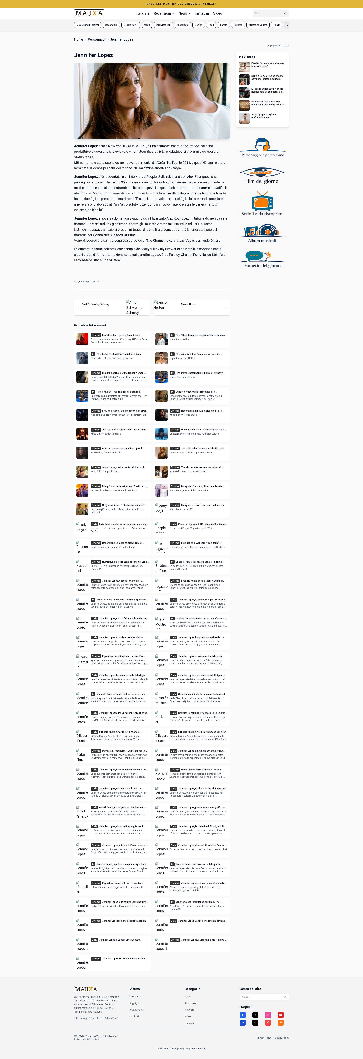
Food (211, 25)
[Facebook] (243, 1015)
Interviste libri (163, 25)
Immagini (202, 13)
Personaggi (96, 39)
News (187, 996)
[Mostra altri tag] (286, 25)
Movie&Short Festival (88, 25)
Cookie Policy (282, 1038)
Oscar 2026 (111, 25)
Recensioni (190, 1003)
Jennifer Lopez (121, 39)
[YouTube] (281, 1015)
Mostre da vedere (258, 25)
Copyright (134, 1003)
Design (198, 25)
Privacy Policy (136, 1010)
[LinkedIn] (243, 1023)
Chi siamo (134, 996)
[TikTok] (255, 1023)
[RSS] (281, 1023)
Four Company (171, 1048)
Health (277, 25)
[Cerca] (285, 13)
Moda (147, 25)
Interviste (142, 13)
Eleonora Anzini (198, 1048)
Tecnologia (182, 25)
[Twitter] (255, 1015)
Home (78, 39)
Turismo (238, 25)
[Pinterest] (268, 1023)
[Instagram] (268, 1015)
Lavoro (223, 25)
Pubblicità (134, 1016)
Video (217, 13)
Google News (131, 25)
